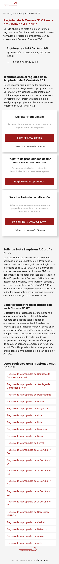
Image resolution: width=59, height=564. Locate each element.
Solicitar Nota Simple (29, 137)
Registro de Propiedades (29, 181)
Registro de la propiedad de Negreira (27, 429)
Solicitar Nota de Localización (29, 221)
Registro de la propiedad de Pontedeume (29, 394)
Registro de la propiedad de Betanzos (27, 529)
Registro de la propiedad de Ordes (25, 415)
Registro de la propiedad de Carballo (26, 522)
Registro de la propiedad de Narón (25, 436)
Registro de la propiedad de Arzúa (25, 536)
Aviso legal (43, 560)
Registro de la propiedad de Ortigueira (27, 408)
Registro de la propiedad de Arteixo (26, 543)
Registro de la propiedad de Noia (24, 422)
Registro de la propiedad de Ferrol (25, 443)
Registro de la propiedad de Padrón (26, 401)
